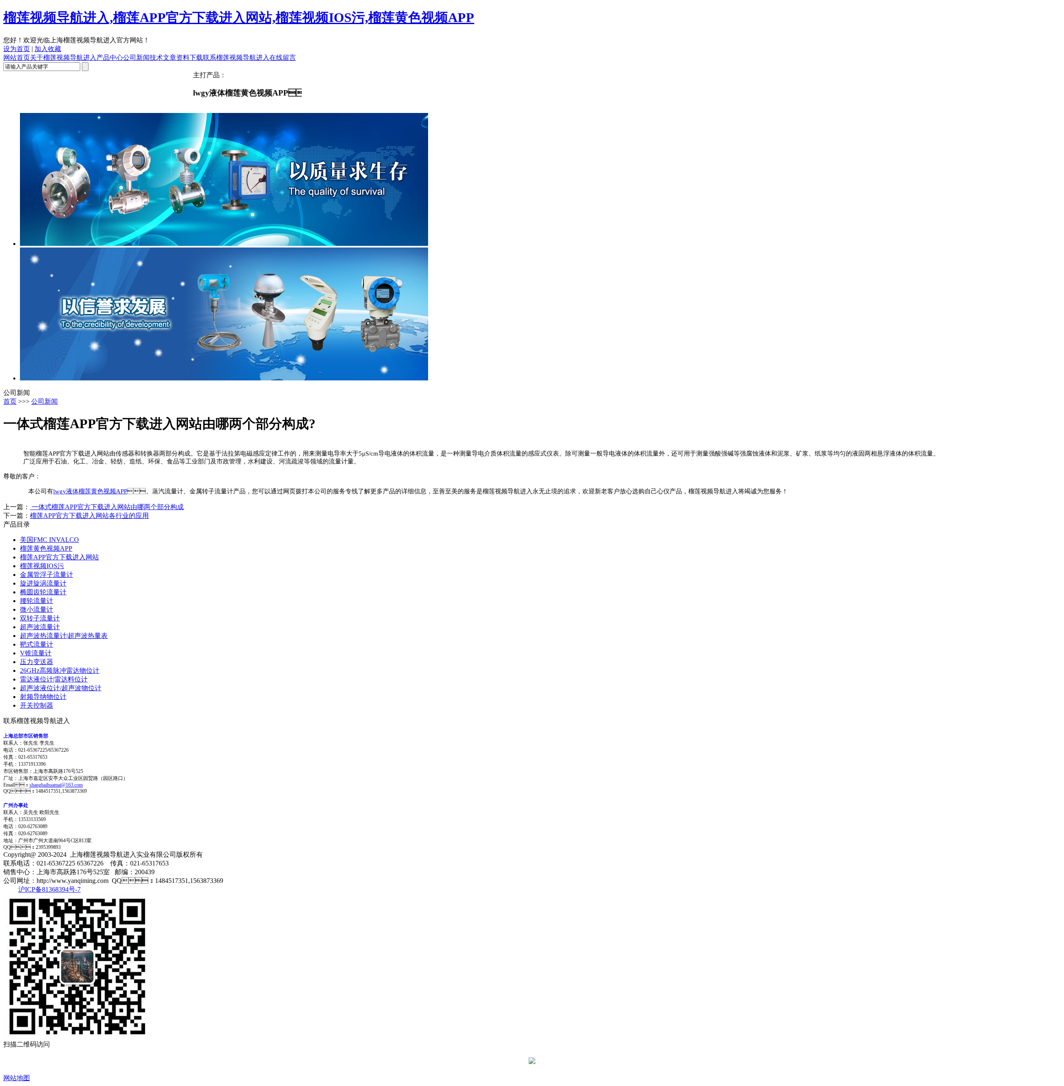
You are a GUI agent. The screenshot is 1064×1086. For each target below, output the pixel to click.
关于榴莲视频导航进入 (63, 57)
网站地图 (16, 1077)
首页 (10, 401)
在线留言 (282, 57)
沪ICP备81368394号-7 (49, 889)
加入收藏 (47, 48)
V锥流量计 (36, 653)
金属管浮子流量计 (46, 574)
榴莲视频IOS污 (42, 565)
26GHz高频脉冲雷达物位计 (59, 670)
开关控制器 (36, 705)
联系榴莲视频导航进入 (236, 57)
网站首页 (16, 57)
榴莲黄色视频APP (46, 548)
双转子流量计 (40, 618)
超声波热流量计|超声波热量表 (64, 635)
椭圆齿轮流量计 (43, 592)
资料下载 (189, 57)
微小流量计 (36, 609)
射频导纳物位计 (43, 696)
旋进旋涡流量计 (43, 583)
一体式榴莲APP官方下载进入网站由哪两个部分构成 (107, 506)
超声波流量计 (40, 626)
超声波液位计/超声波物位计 (60, 687)
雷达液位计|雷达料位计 (54, 679)
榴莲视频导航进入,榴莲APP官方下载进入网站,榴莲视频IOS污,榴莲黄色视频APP (238, 17)
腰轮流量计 (36, 600)
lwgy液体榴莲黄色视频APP (90, 491)
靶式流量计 (36, 644)
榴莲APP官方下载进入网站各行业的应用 (89, 515)
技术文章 (163, 57)
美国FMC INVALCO (49, 539)
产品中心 (109, 57)
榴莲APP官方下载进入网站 (59, 557)
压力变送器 (36, 661)
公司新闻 (136, 57)
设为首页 (16, 48)
